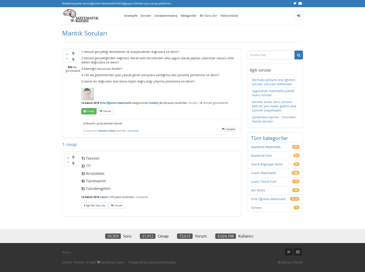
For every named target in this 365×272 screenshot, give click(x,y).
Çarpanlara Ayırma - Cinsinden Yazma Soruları (274, 119)
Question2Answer (162, 262)
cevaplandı (141, 197)
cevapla (230, 129)
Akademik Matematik (266, 147)
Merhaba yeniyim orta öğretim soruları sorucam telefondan (273, 82)
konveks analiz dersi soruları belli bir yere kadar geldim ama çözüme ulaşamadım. (274, 106)
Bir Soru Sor (208, 16)
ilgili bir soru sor (96, 205)
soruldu (192, 103)
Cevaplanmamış (165, 16)
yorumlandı (133, 130)
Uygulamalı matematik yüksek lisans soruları (273, 93)
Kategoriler (189, 16)
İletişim (66, 252)
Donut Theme (73, 262)
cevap (90, 111)
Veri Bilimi (258, 190)
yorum (107, 111)
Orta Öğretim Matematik (115, 103)
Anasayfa (130, 16)
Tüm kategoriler (269, 138)
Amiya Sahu (115, 262)
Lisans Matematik (263, 173)
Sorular (145, 16)
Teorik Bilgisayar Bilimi (267, 164)
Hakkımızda (229, 16)
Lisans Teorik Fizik (263, 182)
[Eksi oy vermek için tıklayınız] (67, 58)
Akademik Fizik (261, 156)
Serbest (256, 208)
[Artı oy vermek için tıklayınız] (67, 54)
